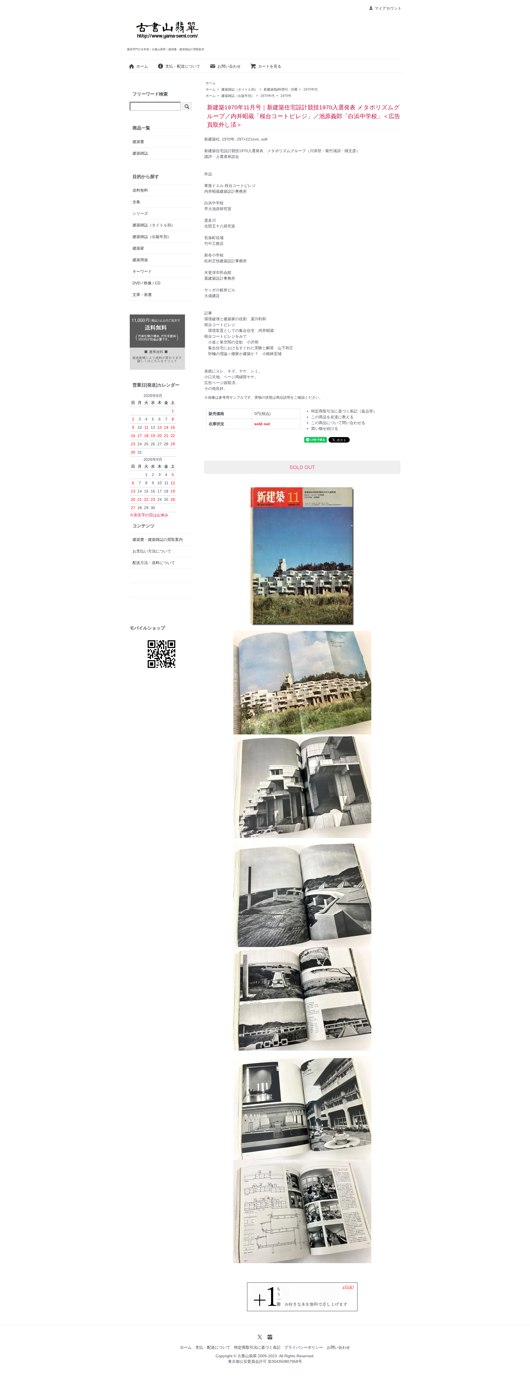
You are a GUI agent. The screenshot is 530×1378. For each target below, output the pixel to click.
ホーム (142, 66)
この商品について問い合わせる (338, 422)
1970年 (286, 96)
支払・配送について (182, 66)
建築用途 (140, 260)
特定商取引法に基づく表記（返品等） (344, 411)
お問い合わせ (229, 66)
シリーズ (140, 213)
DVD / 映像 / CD (146, 283)
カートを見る (269, 66)
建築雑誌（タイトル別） (239, 89)
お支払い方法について (151, 551)
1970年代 (310, 89)
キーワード (142, 271)
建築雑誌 (140, 153)
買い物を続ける (324, 428)
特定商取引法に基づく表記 (257, 1347)
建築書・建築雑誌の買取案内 (157, 539)
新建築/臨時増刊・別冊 (281, 89)
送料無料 (140, 190)
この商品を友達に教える (332, 417)
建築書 (138, 141)
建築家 (138, 248)
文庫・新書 (142, 294)
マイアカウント (388, 8)
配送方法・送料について (153, 562)
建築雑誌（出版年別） (238, 96)
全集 (136, 202)
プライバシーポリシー (303, 1347)
